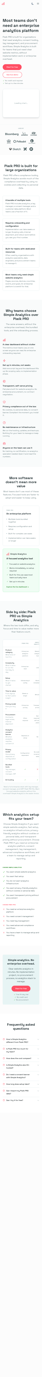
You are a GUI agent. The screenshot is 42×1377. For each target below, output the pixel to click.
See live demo (12, 75)
